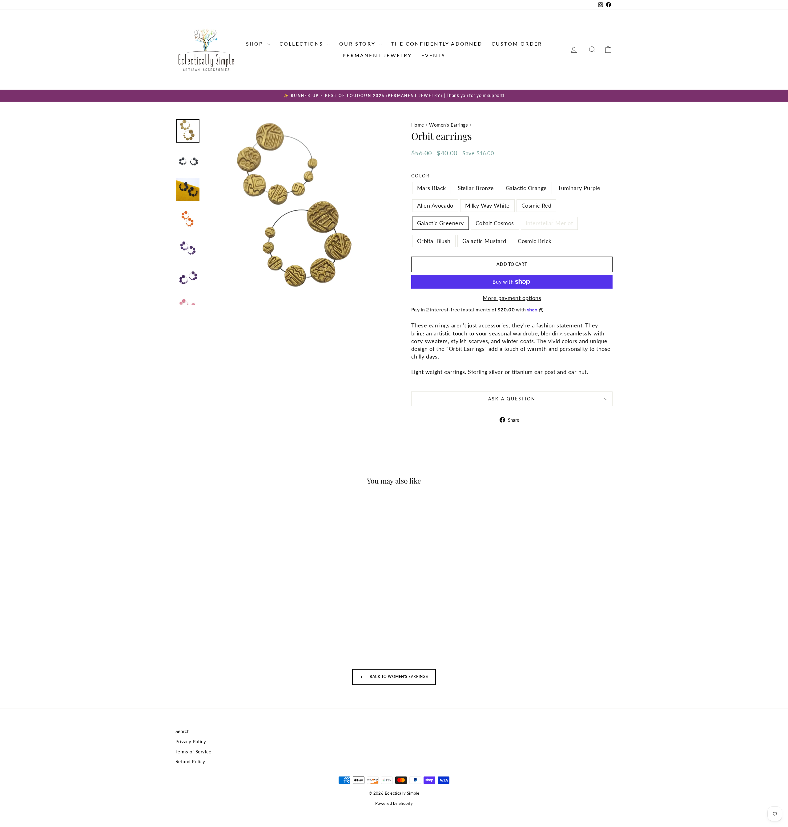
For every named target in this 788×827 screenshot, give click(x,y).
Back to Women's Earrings (398, 676)
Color (420, 175)
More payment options (512, 297)
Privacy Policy (190, 741)
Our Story (358, 44)
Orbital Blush (434, 240)
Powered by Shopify (394, 803)
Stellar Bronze (476, 187)
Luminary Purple (580, 187)
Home (417, 125)
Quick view (227, 597)
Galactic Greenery (440, 223)
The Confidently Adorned (436, 44)
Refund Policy (190, 761)
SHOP (256, 44)
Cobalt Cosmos (495, 223)
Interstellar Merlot (549, 223)
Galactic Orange (526, 187)
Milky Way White (487, 205)
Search (182, 731)
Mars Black (431, 187)
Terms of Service (193, 751)
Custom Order (517, 44)
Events (433, 55)
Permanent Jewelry (377, 55)
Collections (302, 44)
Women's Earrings (448, 125)
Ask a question (511, 398)
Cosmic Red (536, 205)
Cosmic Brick (534, 240)
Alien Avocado (435, 205)
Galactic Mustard (484, 240)
